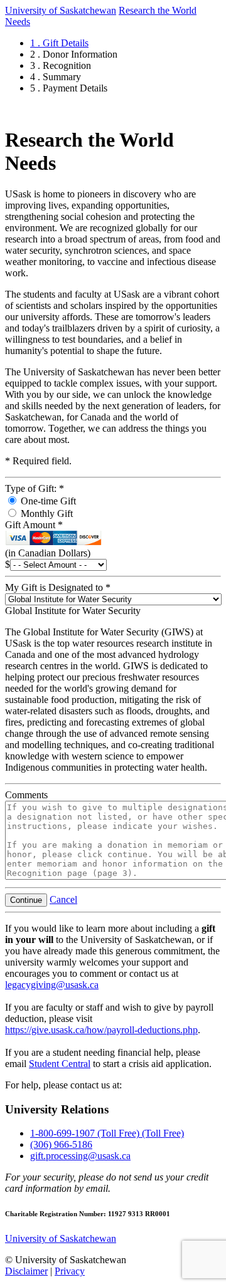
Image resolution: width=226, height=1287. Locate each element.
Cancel (63, 899)
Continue (26, 900)
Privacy (70, 1271)
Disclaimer (26, 1271)
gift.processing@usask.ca (80, 1155)
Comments (26, 794)
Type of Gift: (34, 488)
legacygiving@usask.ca (52, 984)
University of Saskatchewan (60, 10)
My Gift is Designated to (57, 587)
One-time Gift (47, 501)
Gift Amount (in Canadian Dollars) (47, 538)
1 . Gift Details (59, 43)
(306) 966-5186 (61, 1144)
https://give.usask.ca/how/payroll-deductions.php (101, 1029)
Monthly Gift (45, 513)
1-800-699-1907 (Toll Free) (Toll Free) (107, 1133)
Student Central (59, 1063)
